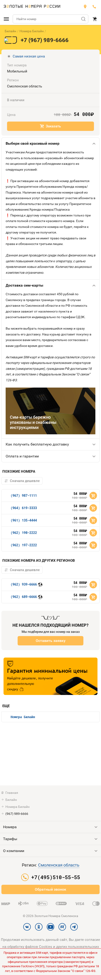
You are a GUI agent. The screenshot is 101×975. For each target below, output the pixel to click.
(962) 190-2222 (24, 532)
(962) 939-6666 (24, 584)
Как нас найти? (85, 6)
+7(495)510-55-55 (94, 6)
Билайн (10, 31)
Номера (10, 827)
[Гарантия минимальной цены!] (50, 676)
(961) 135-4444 (24, 520)
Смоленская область (58, 865)
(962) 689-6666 (24, 596)
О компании (13, 851)
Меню (6, 19)
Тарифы (10, 839)
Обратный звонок (50, 889)
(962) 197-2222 (24, 545)
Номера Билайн (31, 31)
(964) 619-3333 (24, 508)
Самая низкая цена (29, 56)
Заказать (53, 126)
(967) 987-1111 (24, 495)
